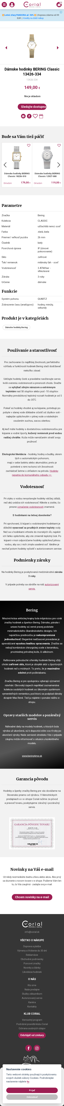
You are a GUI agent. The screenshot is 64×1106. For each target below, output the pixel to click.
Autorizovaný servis (32, 998)
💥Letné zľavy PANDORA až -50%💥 (19, 15)
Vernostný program (32, 1020)
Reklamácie (32, 955)
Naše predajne (32, 989)
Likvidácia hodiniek (32, 972)
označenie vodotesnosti (30, 506)
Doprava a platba (32, 946)
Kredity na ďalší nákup (33, 18)
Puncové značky (32, 963)
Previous (5, 165)
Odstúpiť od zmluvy (32, 1035)
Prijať (32, 1090)
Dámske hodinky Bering (16, 327)
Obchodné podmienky (32, 959)
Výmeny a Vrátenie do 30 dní (32, 950)
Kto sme (32, 985)
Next (58, 165)
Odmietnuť (32, 1097)
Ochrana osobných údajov (32, 1028)
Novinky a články (32, 967)
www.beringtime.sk (32, 755)
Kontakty (32, 1006)
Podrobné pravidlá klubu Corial (32, 1024)
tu (28, 1081)
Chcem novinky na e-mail (32, 897)
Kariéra (32, 1002)
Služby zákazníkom (32, 993)
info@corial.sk (32, 932)
